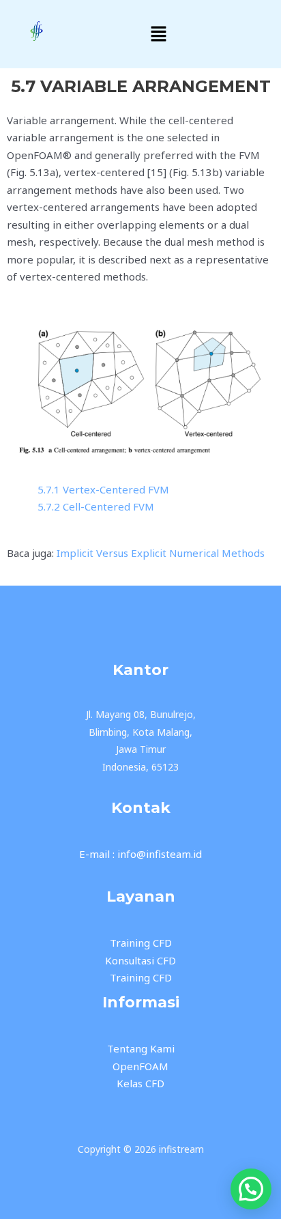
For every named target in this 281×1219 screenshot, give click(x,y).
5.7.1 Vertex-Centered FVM (103, 489)
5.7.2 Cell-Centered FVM (96, 506)
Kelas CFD (140, 1083)
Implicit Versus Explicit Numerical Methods (161, 553)
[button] (159, 34)
